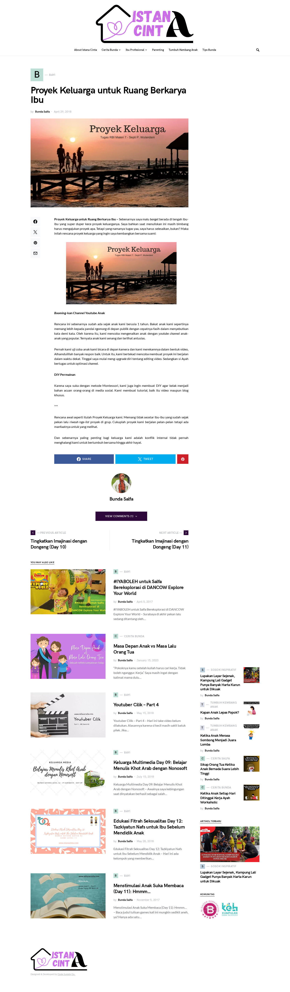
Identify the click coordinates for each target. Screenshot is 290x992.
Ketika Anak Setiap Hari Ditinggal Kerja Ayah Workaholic (218, 797)
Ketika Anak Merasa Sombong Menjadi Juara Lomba (218, 740)
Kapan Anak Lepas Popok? (219, 712)
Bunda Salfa (42, 111)
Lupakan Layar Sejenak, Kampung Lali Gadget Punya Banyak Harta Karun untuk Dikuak (220, 682)
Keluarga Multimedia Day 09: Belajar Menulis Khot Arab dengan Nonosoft (150, 765)
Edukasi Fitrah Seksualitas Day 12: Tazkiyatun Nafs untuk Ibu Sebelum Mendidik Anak (149, 827)
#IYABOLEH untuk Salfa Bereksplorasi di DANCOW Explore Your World (148, 587)
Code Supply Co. (66, 974)
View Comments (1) (119, 516)
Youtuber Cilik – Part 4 (136, 705)
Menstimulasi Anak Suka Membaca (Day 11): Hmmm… (148, 888)
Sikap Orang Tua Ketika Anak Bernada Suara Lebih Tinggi (219, 769)
